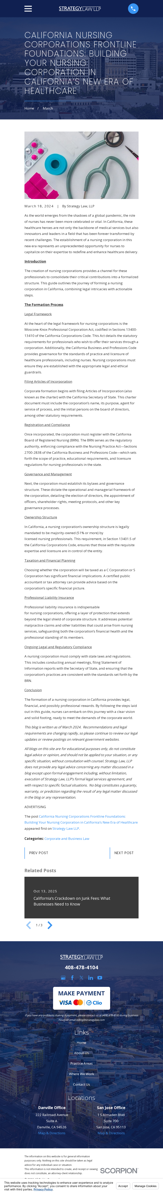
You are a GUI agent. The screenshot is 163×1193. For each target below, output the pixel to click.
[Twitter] (81, 977)
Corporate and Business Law (67, 838)
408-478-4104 (81, 967)
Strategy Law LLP (65, 828)
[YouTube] (99, 977)
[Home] (79, 8)
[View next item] (50, 925)
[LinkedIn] (90, 977)
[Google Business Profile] (63, 977)
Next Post (124, 853)
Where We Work (81, 1074)
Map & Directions (51, 1133)
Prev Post (38, 853)
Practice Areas (81, 1063)
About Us (81, 1053)
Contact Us (81, 1084)
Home (81, 1042)
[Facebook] (72, 977)
